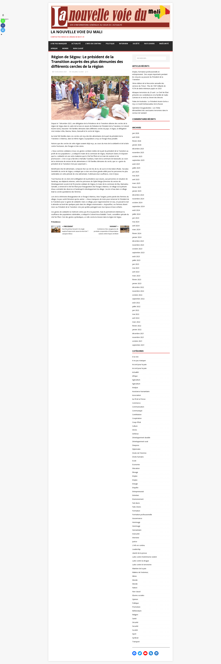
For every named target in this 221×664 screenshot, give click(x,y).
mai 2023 (135, 268)
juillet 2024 (136, 214)
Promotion (136, 607)
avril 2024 (135, 226)
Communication (138, 407)
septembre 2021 (138, 345)
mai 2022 (135, 314)
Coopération (137, 418)
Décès (134, 430)
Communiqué (137, 411)
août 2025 (136, 164)
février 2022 (136, 326)
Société (136, 43)
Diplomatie (136, 449)
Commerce (136, 403)
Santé (134, 618)
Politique (110, 43)
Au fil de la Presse (138, 399)
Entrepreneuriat (138, 491)
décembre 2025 (138, 149)
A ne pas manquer (59, 43)
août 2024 (136, 210)
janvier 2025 (136, 191)
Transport (136, 641)
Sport (134, 634)
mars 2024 (136, 229)
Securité (135, 626)
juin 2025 (135, 172)
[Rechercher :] (151, 58)
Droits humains (138, 457)
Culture (135, 426)
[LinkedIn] (156, 653)
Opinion (135, 599)
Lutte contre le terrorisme (141, 564)
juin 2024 (135, 218)
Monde (65, 48)
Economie (136, 464)
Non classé (78, 48)
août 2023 (136, 256)
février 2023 (136, 279)
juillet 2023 (136, 260)
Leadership (136, 549)
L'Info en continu (138, 545)
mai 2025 (135, 176)
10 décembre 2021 (60, 72)
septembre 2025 (138, 160)
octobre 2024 (137, 202)
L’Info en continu (93, 43)
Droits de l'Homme (139, 453)
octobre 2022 (137, 295)
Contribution (136, 414)
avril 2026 (135, 137)
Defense (135, 434)
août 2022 (136, 303)
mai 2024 (135, 222)
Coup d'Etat (136, 422)
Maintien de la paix (139, 568)
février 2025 (136, 187)
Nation (134, 588)
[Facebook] (3, 25)
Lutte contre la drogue (140, 561)
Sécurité (135, 622)
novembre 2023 (138, 245)
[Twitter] (3, 30)
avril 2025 (135, 179)
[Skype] (151, 653)
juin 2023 (135, 264)
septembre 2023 (138, 252)
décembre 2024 (138, 195)
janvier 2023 (136, 283)
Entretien (135, 495)
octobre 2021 (137, 341)
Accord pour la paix (139, 364)
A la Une (135, 357)
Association (136, 395)
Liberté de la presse (139, 553)
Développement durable (141, 437)
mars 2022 (136, 322)
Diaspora (135, 445)
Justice (134, 541)
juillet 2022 (136, 306)
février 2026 (136, 141)
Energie (135, 484)
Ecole (134, 461)
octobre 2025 (137, 156)
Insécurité (164, 43)
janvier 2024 (136, 237)
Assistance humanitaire (141, 391)
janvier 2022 (136, 329)
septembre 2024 (138, 206)
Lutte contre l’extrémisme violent (144, 557)
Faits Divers (149, 43)
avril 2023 (135, 272)
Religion (135, 615)
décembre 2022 (138, 287)
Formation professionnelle (142, 514)
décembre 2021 (138, 333)
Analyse (135, 387)
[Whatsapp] (3, 21)
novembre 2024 (138, 199)
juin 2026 (135, 133)
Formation (136, 511)
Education (136, 468)
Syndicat (135, 638)
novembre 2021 (138, 337)
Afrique (54, 48)
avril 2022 (135, 318)
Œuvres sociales (138, 595)
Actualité (76, 43)
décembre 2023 (138, 241)
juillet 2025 (136, 168)
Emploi (134, 476)
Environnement (138, 499)
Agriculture (136, 380)
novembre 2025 (138, 152)
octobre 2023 (137, 249)
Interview (123, 43)
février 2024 (136, 233)
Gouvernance (137, 518)
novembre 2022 (138, 291)
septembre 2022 (138, 299)
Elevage (135, 472)
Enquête (135, 487)
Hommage (136, 522)
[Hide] (1, 34)
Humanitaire (136, 530)
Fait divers (136, 503)
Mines (134, 576)
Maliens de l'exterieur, (140, 572)
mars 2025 (136, 183)
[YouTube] (145, 653)
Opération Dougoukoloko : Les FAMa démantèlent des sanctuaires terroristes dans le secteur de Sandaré (150, 110)
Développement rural (140, 441)
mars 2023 (136, 276)
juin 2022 (135, 310)
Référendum (136, 611)
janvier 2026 (136, 145)
